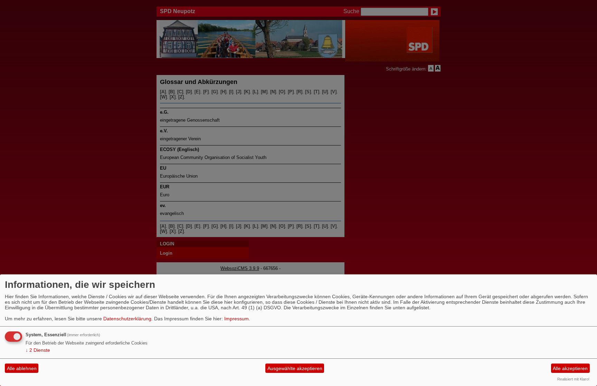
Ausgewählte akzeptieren (294, 368)
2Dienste (38, 350)
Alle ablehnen (22, 368)
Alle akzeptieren (570, 368)
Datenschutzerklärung (127, 318)
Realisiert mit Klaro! (573, 379)
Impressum (236, 318)
